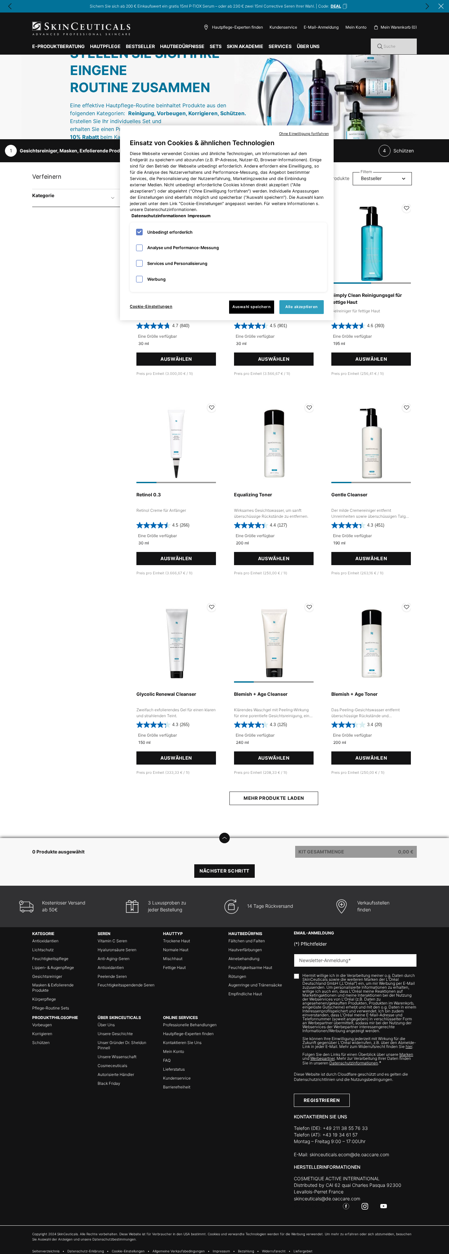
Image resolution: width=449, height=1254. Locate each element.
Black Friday (109, 1083)
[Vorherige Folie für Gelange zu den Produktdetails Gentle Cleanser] (337, 443)
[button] (339, 6)
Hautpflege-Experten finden (188, 1033)
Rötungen (237, 976)
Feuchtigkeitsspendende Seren (126, 984)
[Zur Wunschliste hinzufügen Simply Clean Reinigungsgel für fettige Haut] (406, 208)
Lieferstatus (174, 1069)
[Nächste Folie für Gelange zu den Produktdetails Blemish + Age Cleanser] (307, 643)
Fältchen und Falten (246, 940)
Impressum (221, 1251)
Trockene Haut (176, 940)
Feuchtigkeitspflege (50, 958)
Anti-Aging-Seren (114, 958)
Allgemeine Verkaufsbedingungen (179, 1251)
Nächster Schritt (224, 871)
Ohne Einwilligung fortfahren (304, 133)
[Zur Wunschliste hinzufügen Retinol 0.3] (211, 408)
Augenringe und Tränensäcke (255, 984)
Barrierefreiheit (176, 1086)
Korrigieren (42, 1033)
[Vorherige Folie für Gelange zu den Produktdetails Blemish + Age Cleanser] (240, 643)
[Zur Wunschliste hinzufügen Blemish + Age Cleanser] (309, 607)
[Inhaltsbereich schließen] (441, 6)
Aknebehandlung (243, 958)
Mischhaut (172, 958)
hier (409, 1046)
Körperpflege (44, 999)
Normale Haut (175, 949)
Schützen (41, 1042)
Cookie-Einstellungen (151, 306)
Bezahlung (246, 1251)
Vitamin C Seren (112, 940)
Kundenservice (283, 27)
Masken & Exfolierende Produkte (53, 987)
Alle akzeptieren (301, 306)
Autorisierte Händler (116, 1074)
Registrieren (322, 1100)
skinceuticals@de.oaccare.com (327, 1198)
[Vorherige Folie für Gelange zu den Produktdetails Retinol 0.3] (143, 443)
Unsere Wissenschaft (117, 1056)
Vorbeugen (42, 1024)
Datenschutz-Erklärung (85, 1251)
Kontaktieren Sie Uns (182, 1042)
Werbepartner (322, 1058)
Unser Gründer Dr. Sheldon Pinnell (122, 1045)
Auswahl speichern (251, 306)
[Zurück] (9, 6)
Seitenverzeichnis (45, 1251)
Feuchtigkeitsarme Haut (250, 967)
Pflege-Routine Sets (50, 1008)
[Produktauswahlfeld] (224, 838)
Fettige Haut (174, 967)
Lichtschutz (43, 949)
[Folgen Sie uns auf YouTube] (383, 1206)
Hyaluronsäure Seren (117, 949)
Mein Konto (173, 1051)
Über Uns (106, 1024)
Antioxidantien (45, 940)
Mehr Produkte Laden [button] (274, 798)
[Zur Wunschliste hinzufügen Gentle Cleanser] (406, 408)
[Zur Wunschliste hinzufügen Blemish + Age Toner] (406, 607)
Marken (406, 1054)
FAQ (167, 1060)
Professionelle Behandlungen (190, 1024)
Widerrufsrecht (274, 1251)
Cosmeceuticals (112, 1065)
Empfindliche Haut (245, 993)
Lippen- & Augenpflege (53, 967)
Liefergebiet (303, 1251)
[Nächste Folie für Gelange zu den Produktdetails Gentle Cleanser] (404, 443)
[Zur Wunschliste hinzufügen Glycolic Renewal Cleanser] (211, 607)
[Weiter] (427, 6)
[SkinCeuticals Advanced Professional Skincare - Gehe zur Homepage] (81, 28)
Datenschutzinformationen (353, 1062)
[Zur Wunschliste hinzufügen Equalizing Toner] (309, 408)
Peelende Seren (112, 976)
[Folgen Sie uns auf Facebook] (346, 1206)
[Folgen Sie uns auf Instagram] (364, 1206)
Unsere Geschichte (115, 1033)
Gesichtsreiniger (47, 976)
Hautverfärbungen (245, 949)
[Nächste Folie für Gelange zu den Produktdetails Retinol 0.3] (209, 443)
